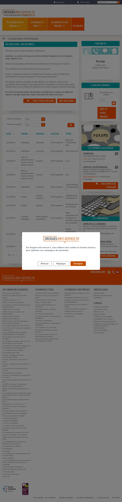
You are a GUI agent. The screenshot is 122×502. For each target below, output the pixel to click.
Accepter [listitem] (78, 263)
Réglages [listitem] (61, 263)
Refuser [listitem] (45, 263)
